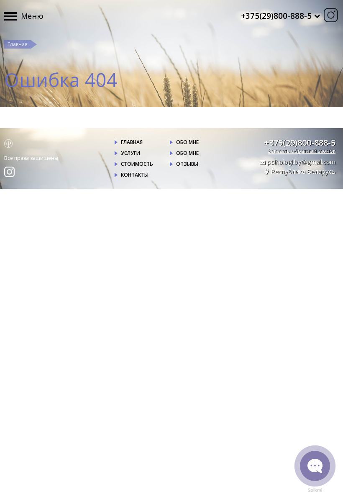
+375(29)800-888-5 (299, 142)
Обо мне (187, 142)
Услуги (130, 153)
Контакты (134, 174)
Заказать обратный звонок (301, 150)
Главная (18, 44)
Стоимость (137, 163)
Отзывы (187, 163)
